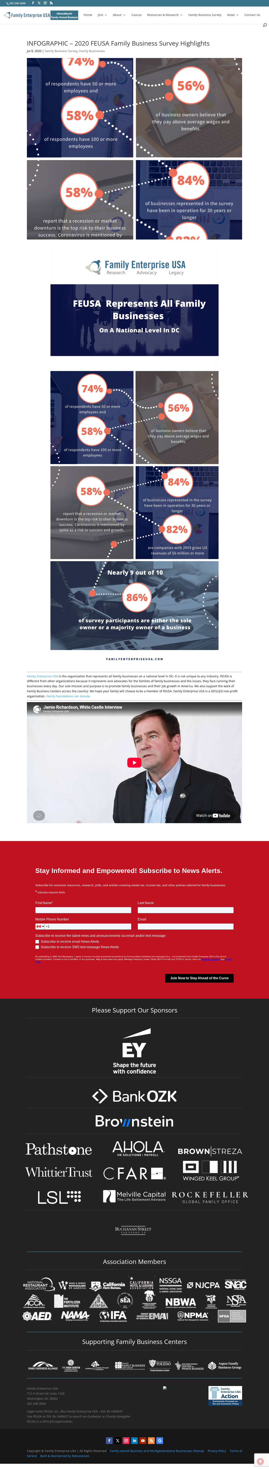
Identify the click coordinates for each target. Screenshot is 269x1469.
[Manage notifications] (260, 1461)
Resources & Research (163, 15)
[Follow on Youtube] (143, 1440)
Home (88, 15)
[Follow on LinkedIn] (134, 1440)
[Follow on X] (117, 1440)
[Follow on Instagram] (126, 1440)
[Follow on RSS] (151, 1440)
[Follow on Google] (159, 1440)
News (231, 15)
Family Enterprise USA (42, 676)
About (117, 15)
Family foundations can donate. (68, 696)
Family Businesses (92, 51)
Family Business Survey (205, 15)
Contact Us (252, 15)
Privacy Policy (217, 1451)
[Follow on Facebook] (109, 1440)
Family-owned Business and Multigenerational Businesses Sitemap (157, 1451)
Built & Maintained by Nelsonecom (64, 1456)
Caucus (136, 15)
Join (100, 15)
